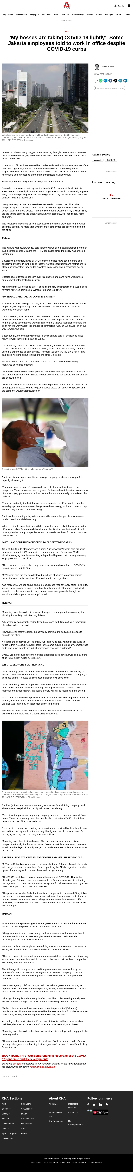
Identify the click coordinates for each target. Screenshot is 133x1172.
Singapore (34, 15)
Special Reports (9, 1133)
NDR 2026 (46, 15)
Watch (118, 15)
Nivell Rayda (108, 66)
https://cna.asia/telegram (42, 1067)
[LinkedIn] (125, 81)
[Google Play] (88, 1112)
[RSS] (107, 1104)
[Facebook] (110, 81)
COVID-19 (111, 160)
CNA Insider (26, 1109)
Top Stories (8, 15)
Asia (56, 15)
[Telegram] (105, 81)
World (24, 1133)
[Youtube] (94, 1104)
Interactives (26, 1124)
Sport (23, 1128)
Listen (127, 15)
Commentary (78, 15)
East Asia (65, 15)
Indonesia (98, 160)
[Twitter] (115, 81)
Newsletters (7, 1138)
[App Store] (91, 1112)
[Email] (120, 81)
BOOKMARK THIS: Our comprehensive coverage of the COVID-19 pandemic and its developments (44, 1057)
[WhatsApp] (100, 81)
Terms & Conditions (51, 1162)
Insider (90, 15)
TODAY (99, 15)
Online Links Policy (95, 1162)
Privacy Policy (65, 1162)
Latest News (21, 15)
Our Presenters (56, 1121)
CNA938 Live (27, 1119)
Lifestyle (109, 15)
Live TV (5, 1128)
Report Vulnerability (79, 1162)
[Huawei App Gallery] (100, 1112)
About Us (53, 1104)
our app (17, 1063)
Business (6, 1109)
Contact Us (73, 1112)
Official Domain (36, 1162)
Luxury (24, 1114)
